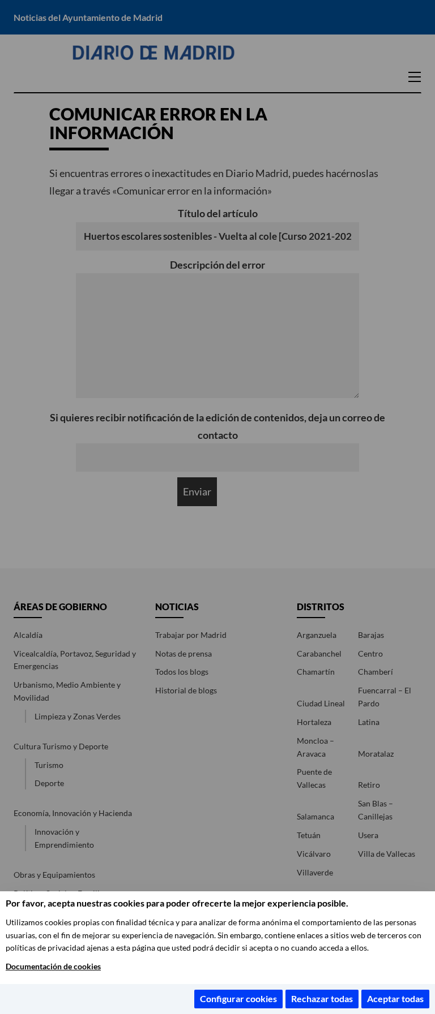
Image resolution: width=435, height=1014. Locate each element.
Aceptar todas (395, 998)
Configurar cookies (238, 998)
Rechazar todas (322, 998)
